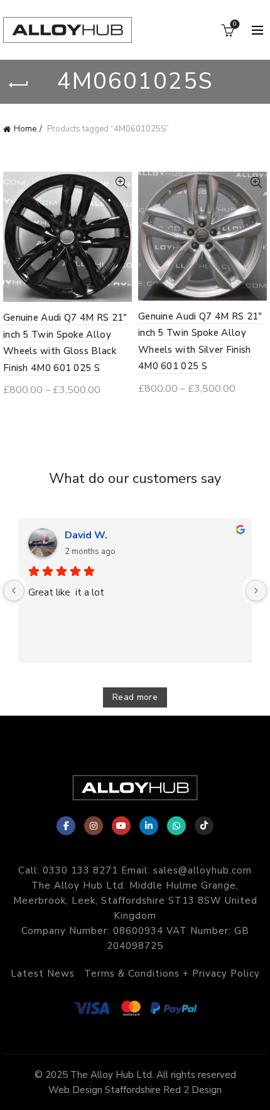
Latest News (43, 973)
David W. (86, 535)
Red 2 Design (192, 1090)
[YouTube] (121, 825)
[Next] (256, 590)
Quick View (121, 183)
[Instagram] (93, 825)
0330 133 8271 (80, 870)
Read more (135, 697)
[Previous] (13, 590)
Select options (50, 413)
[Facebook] (66, 825)
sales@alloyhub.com (202, 870)
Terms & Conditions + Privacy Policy (172, 973)
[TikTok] (204, 825)
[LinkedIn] (148, 825)
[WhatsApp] (176, 825)
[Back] (19, 84)
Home (25, 129)
